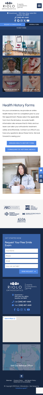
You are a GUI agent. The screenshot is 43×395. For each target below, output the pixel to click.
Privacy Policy (18, 380)
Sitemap (9, 380)
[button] (39, 5)
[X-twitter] (25, 20)
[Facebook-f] (15, 20)
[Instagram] (21, 20)
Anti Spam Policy (30, 380)
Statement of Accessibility (22, 382)
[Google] (18, 20)
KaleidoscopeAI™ (21, 388)
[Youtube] (28, 20)
